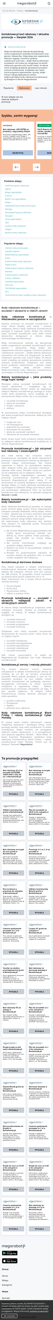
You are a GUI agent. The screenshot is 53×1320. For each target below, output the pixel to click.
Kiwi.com (9, 285)
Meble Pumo (10, 265)
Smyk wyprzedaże (13, 219)
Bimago (8, 209)
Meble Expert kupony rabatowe (19, 268)
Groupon (9, 216)
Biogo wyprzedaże (13, 192)
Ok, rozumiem (9, 1316)
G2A (7, 222)
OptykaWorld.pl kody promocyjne (20, 206)
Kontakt (6, 1298)
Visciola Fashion (12, 251)
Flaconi (8, 196)
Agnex (8, 189)
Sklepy (5, 1280)
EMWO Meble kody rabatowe (18, 261)
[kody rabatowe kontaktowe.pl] (13, 766)
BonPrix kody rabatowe (15, 233)
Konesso (8, 271)
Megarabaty (26, 744)
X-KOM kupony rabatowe (16, 275)
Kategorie (7, 1285)
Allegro (8, 229)
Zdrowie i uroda (9, 495)
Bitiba (8, 202)
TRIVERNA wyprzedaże (16, 288)
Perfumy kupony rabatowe (17, 185)
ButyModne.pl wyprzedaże (17, 255)
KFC (7, 292)
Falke (7, 258)
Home (5, 1276)
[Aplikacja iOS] (9, 1261)
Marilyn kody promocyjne (16, 248)
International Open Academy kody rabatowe (25, 295)
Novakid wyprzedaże (14, 281)
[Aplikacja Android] (9, 1253)
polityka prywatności (39, 1311)
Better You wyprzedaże (15, 199)
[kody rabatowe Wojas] (18, 125)
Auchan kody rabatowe (15, 226)
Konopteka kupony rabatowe (18, 212)
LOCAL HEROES (12, 278)
